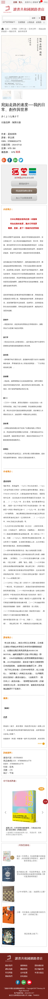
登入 (20, 2)
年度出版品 (39, 973)
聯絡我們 (8, 976)
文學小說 (22, 29)
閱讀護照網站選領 (24, 191)
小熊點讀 (30, 22)
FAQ (45, 2)
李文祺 (11, 137)
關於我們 (8, 965)
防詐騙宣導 (39, 969)
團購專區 (24, 969)
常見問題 (8, 973)
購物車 (35, 2)
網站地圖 (8, 969)
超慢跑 (38, 22)
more (40, 743)
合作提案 (24, 973)
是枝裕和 (12, 134)
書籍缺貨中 (24, 184)
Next (43, 812)
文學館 (14, 29)
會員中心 (28, 2)
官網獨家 (21, 22)
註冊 (15, 2)
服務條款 (24, 965)
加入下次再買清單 (24, 198)
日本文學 (32, 29)
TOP (45, 802)
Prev (5, 812)
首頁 (7, 29)
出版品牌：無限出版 (11, 122)
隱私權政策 (39, 965)
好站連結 (24, 976)
